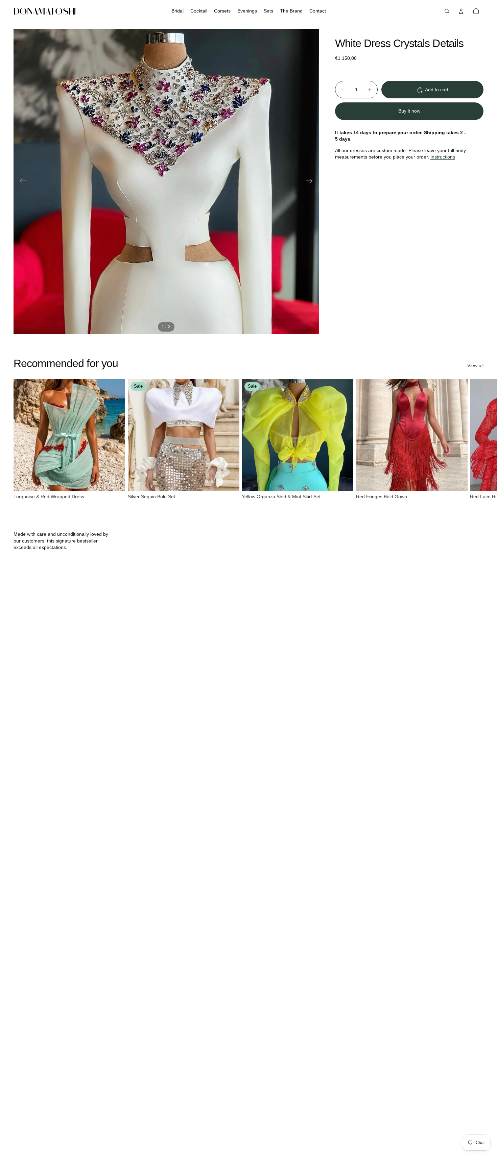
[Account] (461, 11)
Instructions (442, 157)
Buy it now (409, 111)
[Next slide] (311, 181)
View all (475, 365)
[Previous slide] (21, 181)
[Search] (447, 11)
